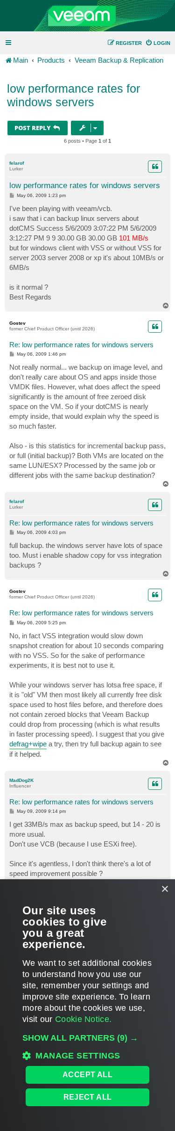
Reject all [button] (87, 1097)
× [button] (164, 889)
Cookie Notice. (83, 1019)
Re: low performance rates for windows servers (81, 345)
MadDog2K (21, 780)
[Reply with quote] (155, 167)
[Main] (87, 15)
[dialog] (87, 1005)
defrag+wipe (28, 744)
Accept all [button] (87, 1075)
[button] (87, 1037)
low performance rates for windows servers (73, 95)
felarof (16, 163)
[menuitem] (157, 43)
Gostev (17, 323)
